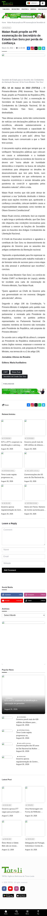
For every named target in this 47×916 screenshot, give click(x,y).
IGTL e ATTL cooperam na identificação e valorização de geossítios (11, 444)
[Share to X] (36, 48)
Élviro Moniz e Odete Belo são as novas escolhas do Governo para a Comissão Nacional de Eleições (10, 844)
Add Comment (10, 570)
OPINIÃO (30, 805)
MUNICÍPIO (16, 9)
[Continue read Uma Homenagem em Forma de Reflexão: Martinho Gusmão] (35, 794)
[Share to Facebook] (28, 48)
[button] (6, 912)
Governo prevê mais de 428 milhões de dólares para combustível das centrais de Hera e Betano (34, 444)
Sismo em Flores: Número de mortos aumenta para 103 (34, 508)
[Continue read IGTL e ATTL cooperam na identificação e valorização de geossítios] (12, 427)
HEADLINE (7, 503)
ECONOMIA (7, 438)
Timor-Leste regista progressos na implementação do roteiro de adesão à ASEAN (11, 476)
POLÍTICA (25, 9)
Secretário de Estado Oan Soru (14, 376)
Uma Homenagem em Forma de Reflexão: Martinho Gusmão (34, 810)
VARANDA (6, 9)
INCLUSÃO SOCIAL (33, 470)
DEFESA (33, 9)
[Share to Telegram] (43, 48)
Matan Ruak (16, 372)
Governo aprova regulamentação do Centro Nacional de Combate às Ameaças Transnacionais (11, 508)
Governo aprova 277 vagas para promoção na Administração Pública (12, 810)
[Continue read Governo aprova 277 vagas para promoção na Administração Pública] (12, 794)
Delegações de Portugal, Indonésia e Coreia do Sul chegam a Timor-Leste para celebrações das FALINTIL (35, 844)
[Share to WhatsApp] (39, 48)
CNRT (5, 372)
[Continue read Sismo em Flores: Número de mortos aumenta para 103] (35, 492)
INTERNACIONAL (9, 470)
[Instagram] (32, 48)
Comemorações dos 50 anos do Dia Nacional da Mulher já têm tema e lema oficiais (35, 476)
